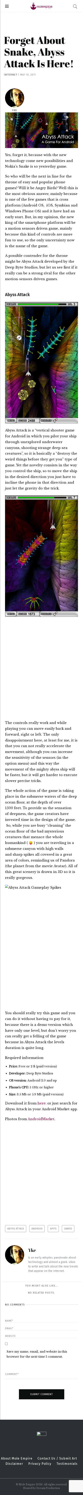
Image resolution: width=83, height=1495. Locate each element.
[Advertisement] (41, 668)
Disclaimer (14, 1463)
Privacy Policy (39, 1463)
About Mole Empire (16, 1458)
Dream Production (48, 1488)
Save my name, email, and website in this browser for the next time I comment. (37, 1354)
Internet (10, 74)
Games (68, 1228)
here (41, 1103)
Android (37, 1228)
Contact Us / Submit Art (57, 1458)
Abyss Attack (15, 1228)
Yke (14, 110)
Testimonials (67, 1463)
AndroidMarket (41, 1119)
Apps (53, 1228)
